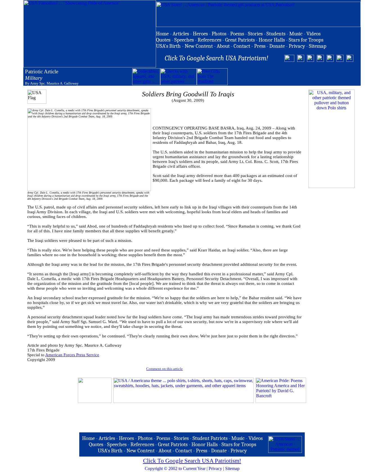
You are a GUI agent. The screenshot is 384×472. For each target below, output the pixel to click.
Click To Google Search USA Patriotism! (192, 460)
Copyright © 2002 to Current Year (175, 468)
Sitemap (232, 468)
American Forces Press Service (72, 355)
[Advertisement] (293, 76)
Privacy (215, 468)
